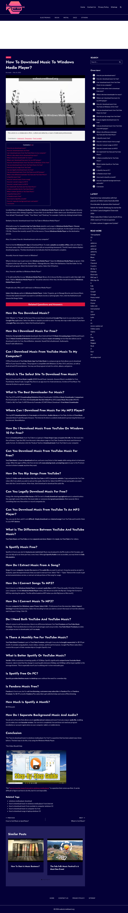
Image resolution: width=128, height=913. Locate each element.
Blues (92, 257)
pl (91, 334)
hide (31, 145)
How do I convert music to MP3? (17, 184)
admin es (94, 243)
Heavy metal (95, 297)
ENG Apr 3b (95, 280)
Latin (92, 317)
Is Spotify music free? (14, 177)
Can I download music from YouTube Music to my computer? (26, 153)
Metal (66, 17)
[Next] (79, 858)
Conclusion (10, 203)
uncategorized (96, 357)
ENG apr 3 (94, 277)
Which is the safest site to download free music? (22, 155)
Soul (92, 352)
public (93, 340)
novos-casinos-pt (97, 326)
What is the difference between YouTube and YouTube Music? (27, 174)
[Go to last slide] (11, 858)
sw (91, 354)
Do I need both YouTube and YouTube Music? (21, 187)
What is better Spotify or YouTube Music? (20, 191)
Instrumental (95, 309)
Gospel (93, 292)
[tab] (41, 879)
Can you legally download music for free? (20, 170)
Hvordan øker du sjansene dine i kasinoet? (105, 204)
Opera (93, 332)
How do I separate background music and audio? (22, 201)
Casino (93, 260)
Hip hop (93, 300)
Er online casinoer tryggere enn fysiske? (104, 223)
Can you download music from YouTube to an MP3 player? (26, 172)
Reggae (93, 343)
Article (93, 255)
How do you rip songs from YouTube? (19, 167)
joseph (9, 72)
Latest (8, 57)
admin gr (94, 249)
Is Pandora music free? (14, 196)
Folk (92, 286)
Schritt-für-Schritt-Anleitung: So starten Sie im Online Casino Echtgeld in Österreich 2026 (106, 210)
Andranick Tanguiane (24, 138)
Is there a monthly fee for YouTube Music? (20, 189)
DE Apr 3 (94, 269)
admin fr (93, 246)
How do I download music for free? (18, 150)
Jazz (75, 17)
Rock (57, 17)
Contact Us (91, 7)
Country (93, 266)
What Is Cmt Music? (78, 819)
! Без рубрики (95, 235)
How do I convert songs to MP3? (17, 182)
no (91, 323)
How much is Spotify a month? (16, 199)
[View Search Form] (120, 7)
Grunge (93, 295)
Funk (92, 289)
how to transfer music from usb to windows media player (29, 788)
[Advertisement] (64, 35)
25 (91, 237)
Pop (92, 337)
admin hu (94, 252)
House (93, 303)
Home (82, 7)
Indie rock (94, 306)
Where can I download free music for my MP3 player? (24, 160)
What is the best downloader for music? (19, 158)
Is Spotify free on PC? (14, 194)
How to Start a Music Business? (25, 866)
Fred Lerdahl (37, 138)
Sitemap (114, 7)
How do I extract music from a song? (18, 179)
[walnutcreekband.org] (15, 7)
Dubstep (93, 272)
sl (91, 349)
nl (91, 320)
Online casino (95, 329)
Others (84, 17)
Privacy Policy (103, 7)
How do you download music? (16, 148)
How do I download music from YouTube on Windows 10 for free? (28, 162)
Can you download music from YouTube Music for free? (25, 165)
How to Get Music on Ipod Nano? (17, 819)
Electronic (45, 17)
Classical (94, 263)
